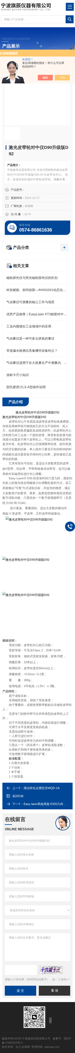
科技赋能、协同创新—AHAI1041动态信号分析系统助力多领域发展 (37, 290)
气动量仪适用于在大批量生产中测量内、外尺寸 (37, 362)
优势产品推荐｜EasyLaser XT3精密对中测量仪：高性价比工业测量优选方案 (37, 314)
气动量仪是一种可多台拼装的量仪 (30, 338)
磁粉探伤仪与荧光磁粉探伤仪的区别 (32, 277)
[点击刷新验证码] (51, 970)
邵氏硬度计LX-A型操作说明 (26, 387)
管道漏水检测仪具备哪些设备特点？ (32, 350)
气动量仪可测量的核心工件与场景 (30, 302)
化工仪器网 (23, 1046)
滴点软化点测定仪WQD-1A (42, 788)
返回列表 (18, 796)
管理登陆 (37, 1046)
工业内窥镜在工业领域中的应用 (28, 326)
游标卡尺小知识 (17, 375)
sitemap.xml (51, 1046)
